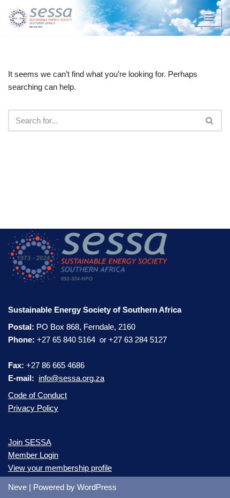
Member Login (33, 455)
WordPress (97, 487)
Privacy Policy (33, 408)
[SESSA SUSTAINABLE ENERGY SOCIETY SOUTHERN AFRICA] (40, 17)
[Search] (210, 120)
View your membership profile (60, 467)
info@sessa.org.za (71, 378)
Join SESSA (29, 442)
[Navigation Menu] (209, 18)
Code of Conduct (37, 395)
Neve (17, 487)
